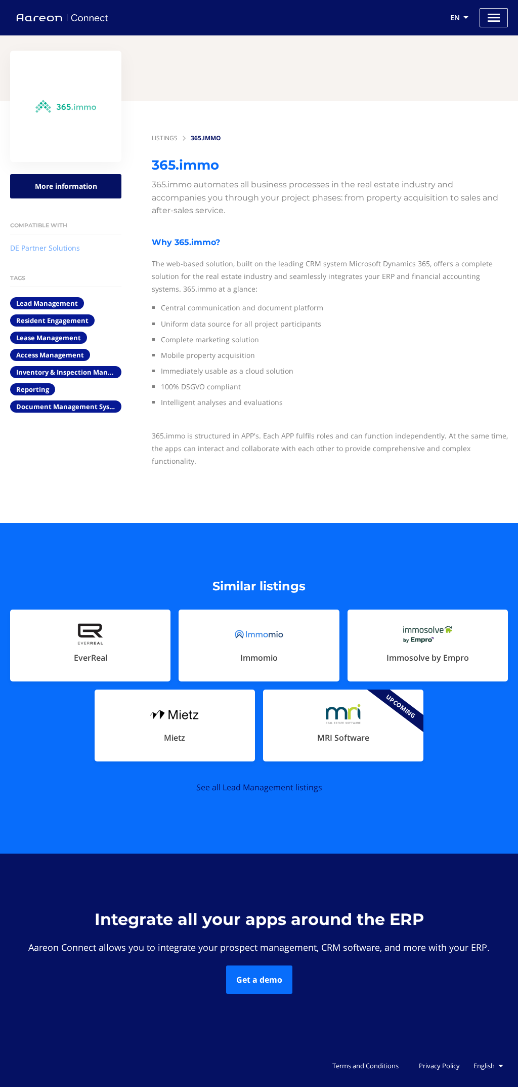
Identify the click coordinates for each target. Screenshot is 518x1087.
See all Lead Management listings (259, 787)
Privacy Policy (439, 1065)
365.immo (206, 138)
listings (165, 138)
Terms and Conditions (365, 1065)
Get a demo (259, 979)
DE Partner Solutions (45, 248)
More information (66, 186)
